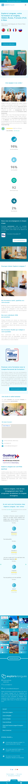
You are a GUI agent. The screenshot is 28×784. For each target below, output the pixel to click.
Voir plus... (14, 526)
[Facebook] (10, 769)
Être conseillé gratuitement (19, 240)
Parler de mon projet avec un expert (18, 389)
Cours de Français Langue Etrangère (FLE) (13, 726)
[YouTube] (17, 769)
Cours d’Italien (7, 719)
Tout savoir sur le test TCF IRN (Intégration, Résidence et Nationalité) (15, 756)
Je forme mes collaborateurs (9, 44)
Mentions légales (10, 774)
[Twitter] (14, 769)
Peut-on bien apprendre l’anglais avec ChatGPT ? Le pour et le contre (15, 750)
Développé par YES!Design (14, 775)
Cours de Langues (8, 712)
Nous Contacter (7, 730)
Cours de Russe (7, 722)
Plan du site (19, 774)
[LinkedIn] (12, 769)
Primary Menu (25, 5)
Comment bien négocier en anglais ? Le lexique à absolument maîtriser (15, 743)
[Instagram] (15, 769)
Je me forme (5, 36)
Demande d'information (14, 658)
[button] (4, 622)
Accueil (5, 709)
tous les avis (9, 509)
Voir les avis (16, 130)
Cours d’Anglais (7, 715)
